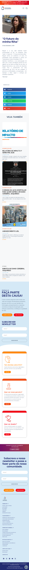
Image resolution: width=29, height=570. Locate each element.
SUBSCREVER (14, 340)
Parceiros (4, 510)
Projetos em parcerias (7, 524)
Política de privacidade (14, 566)
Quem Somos (4, 507)
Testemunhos (5, 544)
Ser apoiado (4, 552)
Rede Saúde (4, 536)
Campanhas (4, 545)
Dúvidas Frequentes (6, 535)
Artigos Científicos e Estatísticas (9, 532)
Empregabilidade (5, 520)
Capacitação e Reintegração (8, 519)
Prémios (4, 511)
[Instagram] (6, 558)
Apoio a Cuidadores (6, 521)
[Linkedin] (9, 558)
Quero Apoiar (5, 550)
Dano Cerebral (5, 529)
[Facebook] (3, 558)
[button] (23, 8)
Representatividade (6, 512)
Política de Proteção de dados (15, 568)
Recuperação (5, 531)
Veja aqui (4, 77)
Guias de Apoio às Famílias (7, 523)
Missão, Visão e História (7, 505)
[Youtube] (12, 558)
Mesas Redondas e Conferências (8, 543)
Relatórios (4, 508)
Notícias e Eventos (6, 541)
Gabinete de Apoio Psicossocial (8, 517)
